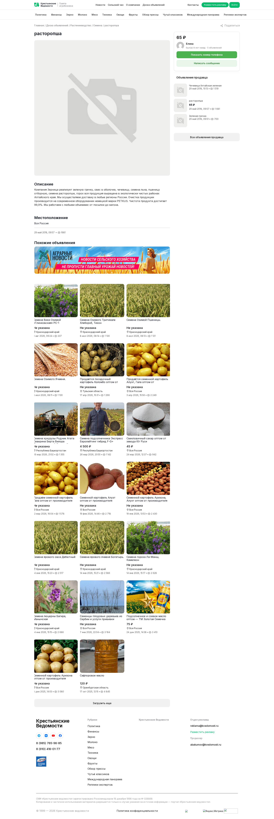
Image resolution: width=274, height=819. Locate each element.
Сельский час (116, 4)
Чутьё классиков (173, 14)
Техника (107, 14)
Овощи (120, 14)
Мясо (95, 14)
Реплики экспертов (235, 14)
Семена (97, 25)
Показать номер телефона (207, 54)
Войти (235, 4)
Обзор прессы (150, 14)
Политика (40, 14)
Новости (100, 4)
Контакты (193, 4)
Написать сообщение (207, 63)
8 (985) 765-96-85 (49, 743)
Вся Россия (41, 223)
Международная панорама (203, 14)
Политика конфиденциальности (137, 810)
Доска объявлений (154, 4)
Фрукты (133, 14)
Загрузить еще (102, 703)
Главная (39, 25)
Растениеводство (80, 25)
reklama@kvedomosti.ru (204, 725)
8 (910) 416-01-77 (48, 749)
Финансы (56, 14)
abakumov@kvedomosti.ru (205, 744)
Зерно (69, 14)
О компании (133, 4)
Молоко (82, 14)
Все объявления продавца (206, 137)
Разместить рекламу (215, 4)
